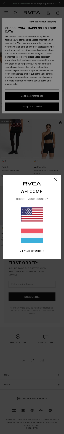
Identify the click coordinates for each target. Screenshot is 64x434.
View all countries (32, 251)
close (55, 179)
